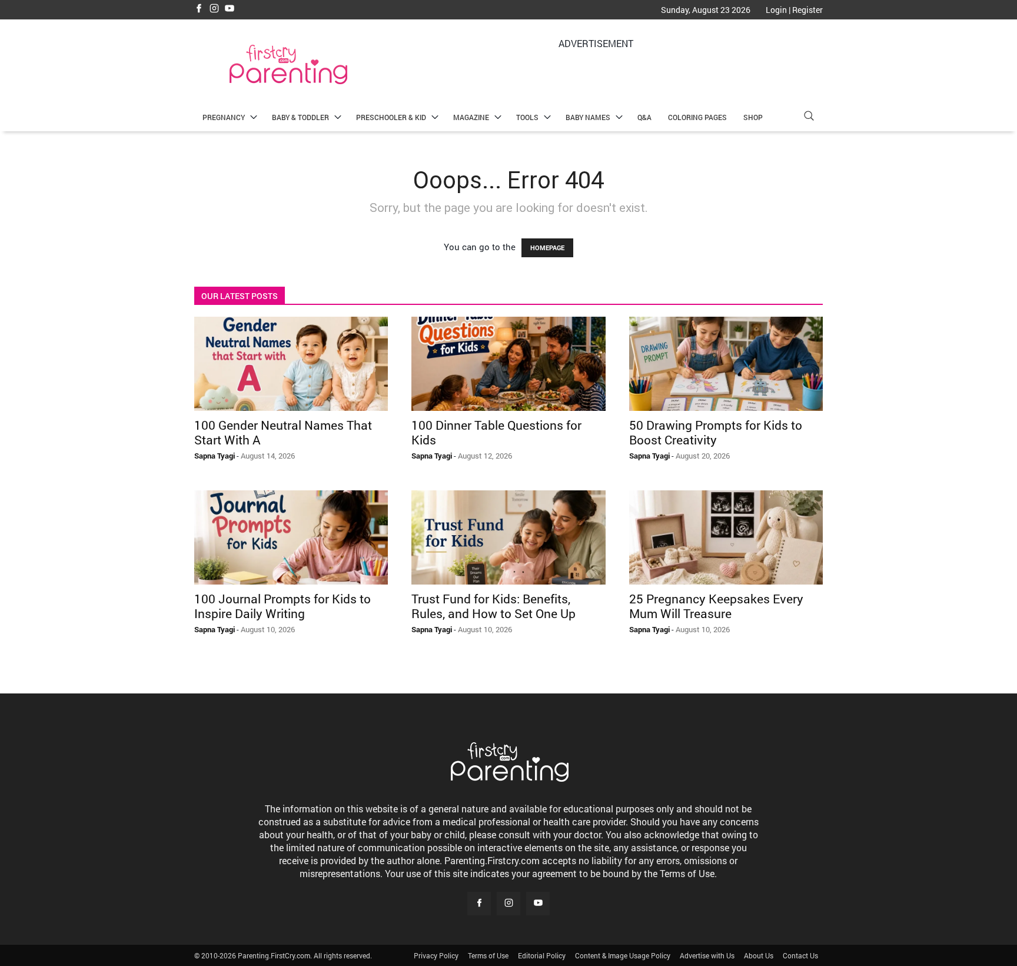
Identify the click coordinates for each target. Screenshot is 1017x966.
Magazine (471, 117)
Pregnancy (223, 117)
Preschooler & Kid (391, 117)
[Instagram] (214, 9)
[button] (809, 117)
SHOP (753, 117)
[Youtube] (229, 9)
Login (776, 9)
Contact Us (800, 955)
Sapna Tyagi (214, 455)
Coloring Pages (697, 117)
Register (807, 9)
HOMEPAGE (547, 247)
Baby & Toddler (300, 117)
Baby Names (588, 117)
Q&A (644, 117)
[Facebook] (199, 9)
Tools (527, 117)
